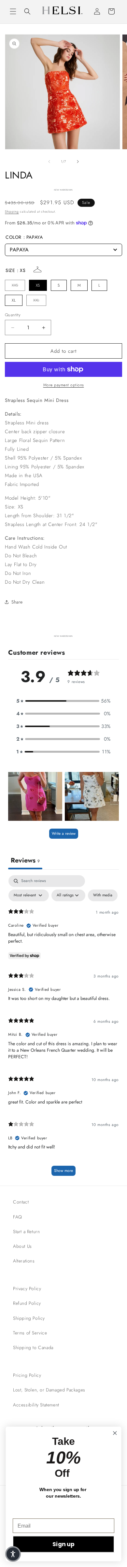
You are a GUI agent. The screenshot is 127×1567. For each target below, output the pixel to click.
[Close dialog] (115, 1433)
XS (38, 285)
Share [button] (17, 602)
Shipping (12, 211)
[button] (13, 11)
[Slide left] (49, 161)
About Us (22, 1246)
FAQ (17, 1217)
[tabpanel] (63, 1028)
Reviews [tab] (25, 860)
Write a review (64, 833)
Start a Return (26, 1231)
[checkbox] (103, 895)
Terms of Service (30, 1333)
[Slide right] (78, 161)
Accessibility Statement (36, 1405)
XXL (36, 300)
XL (14, 300)
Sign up (63, 1544)
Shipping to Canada (33, 1347)
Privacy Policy (27, 1288)
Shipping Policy (29, 1318)
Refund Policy (27, 1303)
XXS (15, 285)
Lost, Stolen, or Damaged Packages (49, 1390)
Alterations (24, 1261)
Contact (21, 1202)
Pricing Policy (27, 1375)
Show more (63, 1171)
